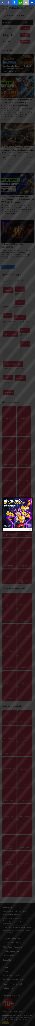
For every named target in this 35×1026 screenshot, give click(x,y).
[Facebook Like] (3, 2)
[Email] (26, 2)
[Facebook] (9, 2)
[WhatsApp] (20, 2)
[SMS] (15, 2)
